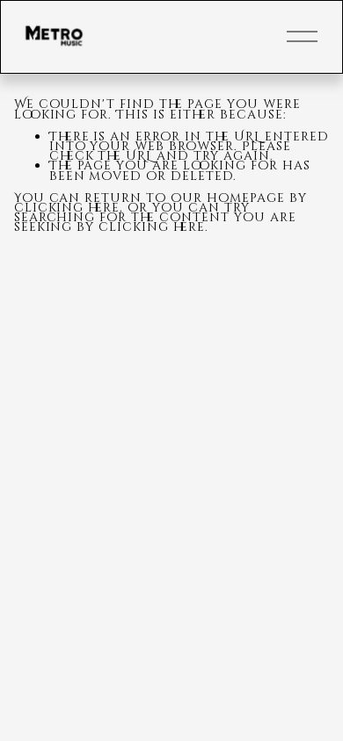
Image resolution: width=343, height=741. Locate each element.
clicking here (67, 207)
